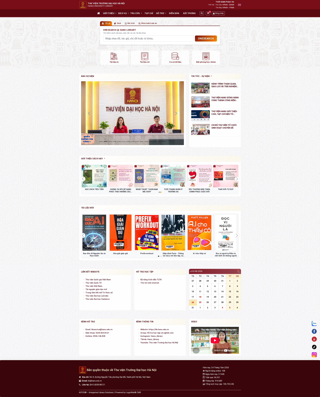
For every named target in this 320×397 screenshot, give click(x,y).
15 (230, 291)
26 (207, 302)
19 (207, 297)
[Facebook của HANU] (314, 331)
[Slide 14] (164, 141)
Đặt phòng (189, 13)
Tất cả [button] (107, 23)
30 (215, 281)
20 (215, 297)
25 (200, 302)
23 (237, 297)
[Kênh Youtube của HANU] (314, 339)
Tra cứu (135, 13)
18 (200, 297)
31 (222, 281)
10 (193, 291)
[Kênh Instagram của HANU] (314, 354)
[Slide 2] (110, 141)
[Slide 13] (159, 141)
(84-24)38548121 (97, 384)
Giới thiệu (108, 13)
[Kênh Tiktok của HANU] (314, 346)
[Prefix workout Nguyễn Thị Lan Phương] (146, 232)
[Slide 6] (128, 141)
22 (230, 297)
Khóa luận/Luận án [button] (149, 23)
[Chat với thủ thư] (314, 323)
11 (200, 291)
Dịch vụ (122, 13)
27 (193, 281)
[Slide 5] (123, 141)
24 (193, 302)
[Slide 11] (150, 141)
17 (193, 297)
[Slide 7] (132, 141)
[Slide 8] (137, 141)
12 (207, 291)
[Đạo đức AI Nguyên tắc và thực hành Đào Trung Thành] (94, 232)
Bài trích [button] (131, 23)
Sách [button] (119, 23)
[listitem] (114, 57)
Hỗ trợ (160, 13)
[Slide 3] (114, 141)
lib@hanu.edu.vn (95, 381)
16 (237, 291)
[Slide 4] (119, 141)
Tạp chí (149, 13)
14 (222, 291)
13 (215, 291)
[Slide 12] (155, 141)
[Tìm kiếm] (202, 13)
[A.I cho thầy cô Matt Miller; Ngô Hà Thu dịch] (199, 232)
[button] (116, 13)
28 (200, 281)
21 (222, 297)
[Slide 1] (105, 141)
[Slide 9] (141, 141)
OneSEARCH (206, 38)
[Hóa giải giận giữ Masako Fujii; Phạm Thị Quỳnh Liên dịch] (120, 232)
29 (207, 281)
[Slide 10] (146, 141)
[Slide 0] (101, 141)
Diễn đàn (174, 13)
